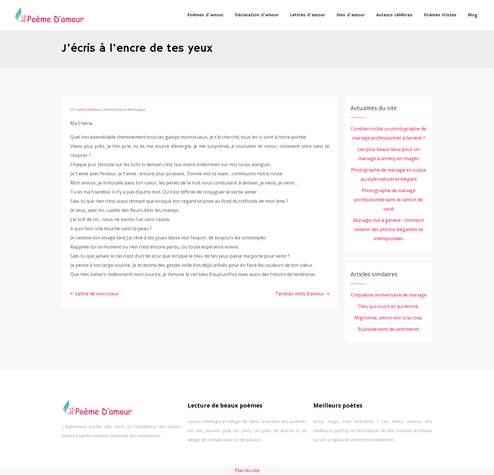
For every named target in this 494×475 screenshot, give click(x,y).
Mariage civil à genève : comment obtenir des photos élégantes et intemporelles (388, 229)
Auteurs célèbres (394, 15)
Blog (472, 15)
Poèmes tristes (440, 15)
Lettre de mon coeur (97, 294)
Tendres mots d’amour (299, 294)
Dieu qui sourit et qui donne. (388, 306)
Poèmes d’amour (206, 15)
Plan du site (247, 470)
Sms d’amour (350, 15)
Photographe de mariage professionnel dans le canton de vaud (388, 199)
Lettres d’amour (307, 15)
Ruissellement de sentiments (388, 329)
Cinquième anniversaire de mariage (389, 295)
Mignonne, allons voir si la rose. (388, 318)
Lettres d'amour (88, 109)
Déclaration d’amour (257, 15)
